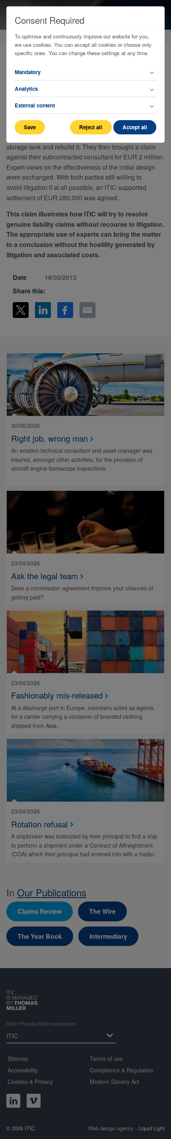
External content (35, 105)
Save (30, 127)
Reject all (90, 127)
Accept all (134, 127)
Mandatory (28, 72)
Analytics (26, 88)
